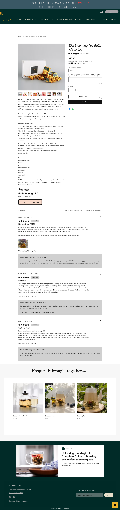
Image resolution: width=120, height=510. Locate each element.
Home (20, 37)
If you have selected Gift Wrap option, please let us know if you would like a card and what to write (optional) (84, 75)
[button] (101, 12)
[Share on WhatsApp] (73, 109)
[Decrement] (70, 90)
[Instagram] (10, 497)
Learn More (82, 63)
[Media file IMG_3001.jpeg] (23, 243)
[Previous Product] (10, 398)
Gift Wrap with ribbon (74, 67)
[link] (78, 54)
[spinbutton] (72, 90)
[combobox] (85, 70)
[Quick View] (28, 398)
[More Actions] (100, 217)
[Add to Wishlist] (100, 97)
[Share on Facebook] (70, 109)
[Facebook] (14, 497)
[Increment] (75, 90)
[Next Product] (109, 398)
